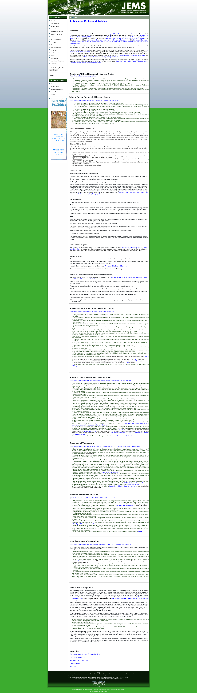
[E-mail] (76, 17)
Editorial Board (55, 86)
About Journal (54, 84)
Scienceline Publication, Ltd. (78, 689)
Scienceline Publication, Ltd (98, 681)
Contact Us (54, 92)
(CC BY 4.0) (109, 689)
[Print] (73, 17)
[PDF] (70, 17)
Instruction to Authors (57, 89)
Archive (53, 94)
